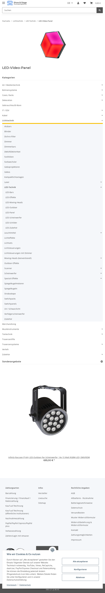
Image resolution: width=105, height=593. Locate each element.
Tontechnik (7, 334)
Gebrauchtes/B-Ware (11, 105)
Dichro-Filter (10, 136)
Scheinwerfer (10, 273)
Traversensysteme (10, 344)
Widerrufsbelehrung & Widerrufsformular (81, 523)
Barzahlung (10, 493)
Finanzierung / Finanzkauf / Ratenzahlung (17, 499)
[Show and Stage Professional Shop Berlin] (17, 3)
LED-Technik (10, 187)
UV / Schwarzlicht (12, 309)
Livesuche (42, 498)
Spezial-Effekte (11, 278)
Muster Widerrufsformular (83, 517)
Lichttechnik (8, 120)
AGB (73, 493)
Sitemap (42, 503)
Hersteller (42, 493)
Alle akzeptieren (80, 561)
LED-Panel (10, 212)
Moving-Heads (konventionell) (17, 258)
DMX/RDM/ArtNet (12, 151)
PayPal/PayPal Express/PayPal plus (18, 524)
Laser (6, 182)
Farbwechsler (10, 162)
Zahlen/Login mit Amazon (17, 536)
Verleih (5, 349)
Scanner (8, 268)
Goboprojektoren (12, 167)
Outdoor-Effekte (11, 263)
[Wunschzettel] (84, 3)
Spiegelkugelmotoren (14, 283)
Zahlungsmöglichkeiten (81, 535)
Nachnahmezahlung (14, 518)
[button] (78, 3)
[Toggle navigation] (3, 1)
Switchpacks (10, 298)
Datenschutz (77, 507)
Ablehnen (80, 577)
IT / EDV (5, 110)
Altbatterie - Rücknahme (82, 498)
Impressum (76, 539)
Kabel (4, 115)
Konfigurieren (80, 569)
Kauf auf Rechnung (14, 506)
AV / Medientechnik (11, 85)
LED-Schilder (11, 222)
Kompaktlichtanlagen (14, 177)
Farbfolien (9, 156)
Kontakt (74, 530)
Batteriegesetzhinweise (81, 503)
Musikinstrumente (10, 329)
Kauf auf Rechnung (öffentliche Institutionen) (17, 512)
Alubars (7, 126)
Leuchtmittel (10, 233)
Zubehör (8, 319)
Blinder (7, 131)
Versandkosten (78, 512)
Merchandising (9, 324)
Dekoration (7, 100)
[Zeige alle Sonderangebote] (102, 361)
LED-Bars (9, 192)
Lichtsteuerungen (12, 248)
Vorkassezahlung (13, 531)
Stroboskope (10, 293)
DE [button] (68, 3)
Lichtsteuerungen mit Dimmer (18, 253)
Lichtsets (8, 243)
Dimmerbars (10, 146)
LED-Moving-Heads (14, 202)
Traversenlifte (8, 339)
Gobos (7, 172)
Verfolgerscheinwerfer (14, 314)
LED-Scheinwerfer (13, 217)
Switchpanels (10, 303)
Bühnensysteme (9, 90)
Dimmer (8, 141)
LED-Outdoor (11, 207)
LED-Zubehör (11, 227)
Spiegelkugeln (10, 288)
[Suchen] (100, 10)
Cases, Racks (8, 95)
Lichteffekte (9, 238)
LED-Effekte (10, 197)
